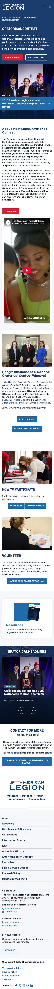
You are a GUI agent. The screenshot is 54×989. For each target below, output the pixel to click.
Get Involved (14, 17)
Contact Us (11, 911)
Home (4, 17)
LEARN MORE (16, 505)
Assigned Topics (36, 505)
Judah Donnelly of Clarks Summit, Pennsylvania (26, 402)
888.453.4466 (12, 908)
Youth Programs (29, 17)
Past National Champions (27, 428)
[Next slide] (32, 710)
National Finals (12, 57)
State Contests (36, 57)
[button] (44, 7)
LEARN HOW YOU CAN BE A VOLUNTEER (27, 581)
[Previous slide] (21, 710)
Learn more (11, 212)
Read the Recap (27, 419)
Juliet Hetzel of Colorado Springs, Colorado (24, 382)
